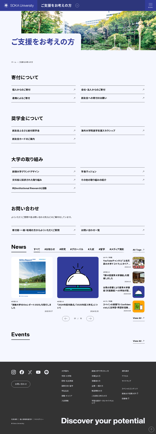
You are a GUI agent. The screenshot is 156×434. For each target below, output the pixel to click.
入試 (91, 249)
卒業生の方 (96, 376)
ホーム (13, 62)
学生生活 (65, 391)
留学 (102, 249)
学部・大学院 (66, 376)
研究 (62, 249)
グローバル (76, 249)
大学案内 (65, 371)
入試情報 (65, 401)
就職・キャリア (67, 396)
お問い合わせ (21, 384)
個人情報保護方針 (26, 419)
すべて (37, 249)
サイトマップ (126, 381)
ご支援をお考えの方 (99, 396)
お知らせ (50, 249)
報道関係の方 (97, 391)
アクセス (125, 376)
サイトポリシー (39, 419)
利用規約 (14, 419)
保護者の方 (96, 381)
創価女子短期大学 (129, 393)
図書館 (124, 399)
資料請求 (125, 371)
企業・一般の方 (97, 386)
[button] (66, 318)
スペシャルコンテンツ (130, 389)
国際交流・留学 (67, 386)
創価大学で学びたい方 (100, 371)
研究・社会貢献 (67, 381)
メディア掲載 (117, 249)
